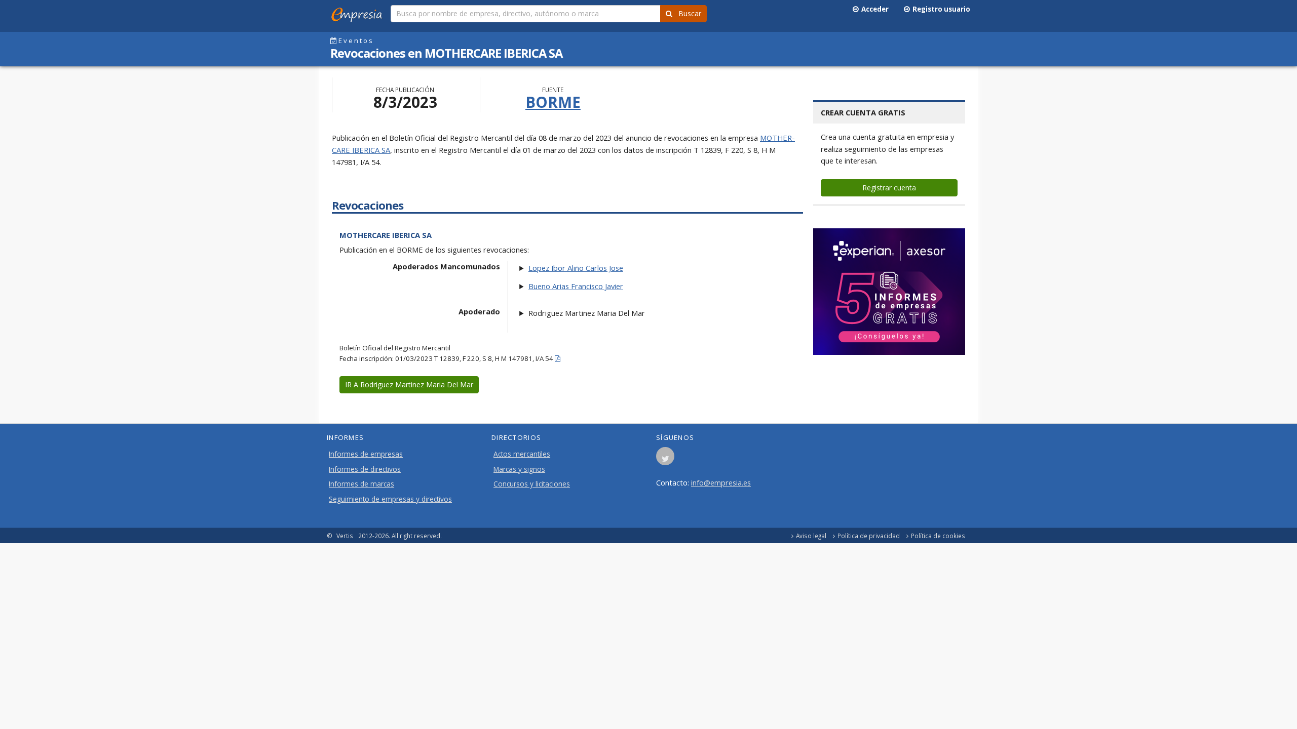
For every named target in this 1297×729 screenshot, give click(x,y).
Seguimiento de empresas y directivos (390, 499)
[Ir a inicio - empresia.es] (359, 12)
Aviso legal (811, 536)
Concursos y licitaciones (531, 484)
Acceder (873, 9)
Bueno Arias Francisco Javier (575, 286)
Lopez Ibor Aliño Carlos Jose (575, 268)
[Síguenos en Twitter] (665, 459)
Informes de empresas (366, 454)
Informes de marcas (361, 484)
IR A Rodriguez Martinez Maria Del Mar (409, 384)
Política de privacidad (868, 536)
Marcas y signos (519, 469)
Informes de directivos (365, 469)
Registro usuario (939, 9)
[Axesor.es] (889, 291)
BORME (553, 102)
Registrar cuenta (889, 187)
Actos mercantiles (521, 454)
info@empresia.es (721, 482)
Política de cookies (938, 536)
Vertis (344, 536)
